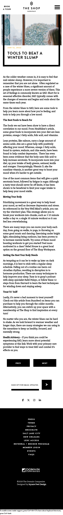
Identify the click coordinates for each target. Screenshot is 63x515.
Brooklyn (31, 430)
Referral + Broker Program (31, 444)
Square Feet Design (37, 484)
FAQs (31, 455)
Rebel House (31, 247)
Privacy (31, 427)
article (46, 209)
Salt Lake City (31, 434)
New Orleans (31, 437)
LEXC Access (31, 441)
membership (9, 310)
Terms (31, 423)
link (23, 344)
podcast (51, 277)
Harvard (24, 283)
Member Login (31, 448)
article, (50, 129)
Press (31, 420)
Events (31, 451)
